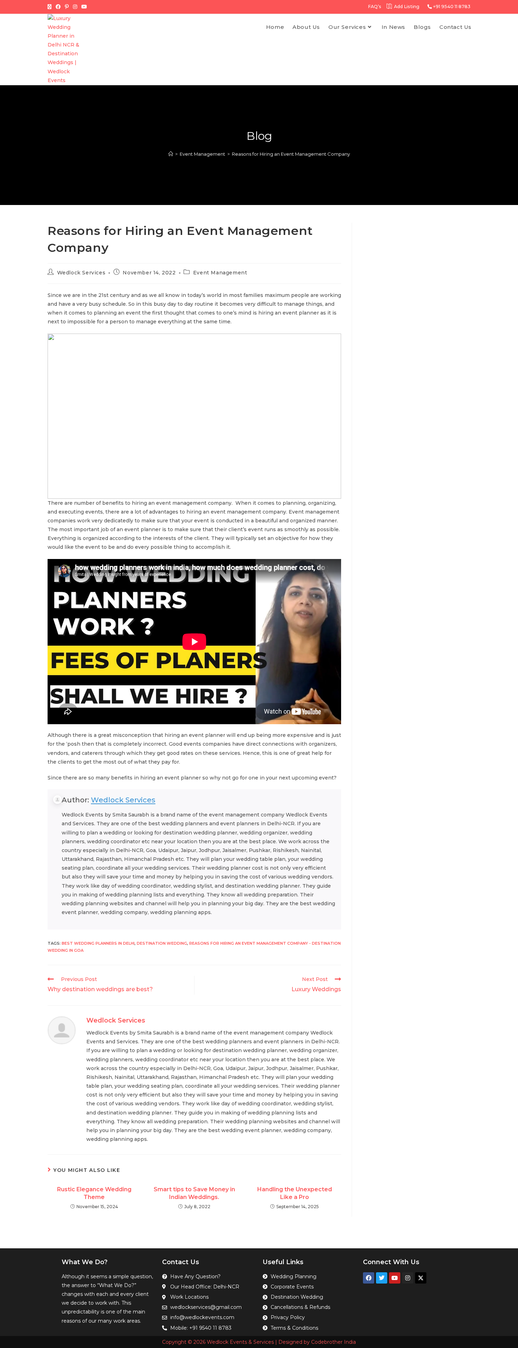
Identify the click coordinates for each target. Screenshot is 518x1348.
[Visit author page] (62, 1029)
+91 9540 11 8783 (451, 6)
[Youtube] (394, 1278)
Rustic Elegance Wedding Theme (94, 1193)
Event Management (220, 272)
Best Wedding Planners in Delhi (98, 943)
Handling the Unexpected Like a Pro (294, 1193)
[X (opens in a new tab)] (51, 6)
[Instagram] (407, 1278)
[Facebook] (368, 1278)
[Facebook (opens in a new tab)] (58, 6)
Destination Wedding (162, 943)
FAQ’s (374, 6)
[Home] (170, 154)
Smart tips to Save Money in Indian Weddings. (194, 1193)
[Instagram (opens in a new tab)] (75, 6)
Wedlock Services (81, 272)
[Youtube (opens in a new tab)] (84, 6)
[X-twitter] (420, 1278)
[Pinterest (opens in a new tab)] (67, 6)
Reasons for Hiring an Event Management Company (291, 154)
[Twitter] (381, 1278)
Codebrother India (333, 1342)
